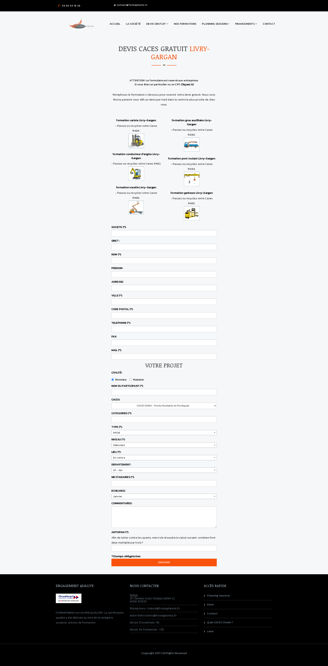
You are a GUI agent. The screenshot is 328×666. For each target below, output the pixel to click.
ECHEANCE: (118, 491)
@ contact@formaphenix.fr (130, 5)
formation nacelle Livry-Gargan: (136, 187)
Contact (269, 24)
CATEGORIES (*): (121, 413)
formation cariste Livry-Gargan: (136, 120)
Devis (210, 605)
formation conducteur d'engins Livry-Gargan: (136, 156)
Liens (210, 631)
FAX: (114, 337)
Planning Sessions (215, 24)
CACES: (115, 400)
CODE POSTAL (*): (122, 309)
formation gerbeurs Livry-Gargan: (191, 193)
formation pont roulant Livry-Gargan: (191, 159)
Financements (245, 24)
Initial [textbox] (116, 433)
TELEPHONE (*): (121, 323)
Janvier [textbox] (117, 496)
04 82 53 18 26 (71, 5)
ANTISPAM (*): (120, 532)
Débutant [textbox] (119, 445)
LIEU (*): (116, 452)
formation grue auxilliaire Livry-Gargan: (192, 122)
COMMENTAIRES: (121, 503)
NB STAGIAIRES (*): (123, 477)
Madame (138, 380)
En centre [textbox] (119, 458)
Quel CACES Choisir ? (220, 622)
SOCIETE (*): (118, 227)
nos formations (185, 24)
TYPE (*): (116, 427)
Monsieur (121, 380)
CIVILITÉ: (116, 373)
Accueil (115, 24)
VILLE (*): (117, 295)
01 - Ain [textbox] (117, 470)
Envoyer (164, 562)
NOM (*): (116, 254)
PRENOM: (117, 268)
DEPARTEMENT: (121, 465)
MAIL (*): (116, 350)
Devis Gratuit (156, 24)
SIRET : (115, 241)
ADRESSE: (117, 282)
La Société (133, 24)
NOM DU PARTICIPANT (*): (127, 386)
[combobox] (164, 432)
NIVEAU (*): (118, 439)
